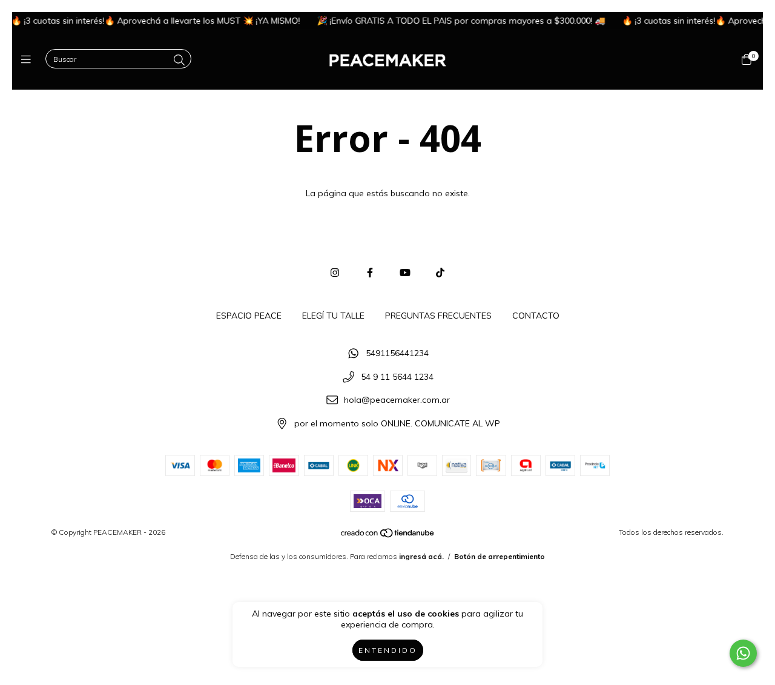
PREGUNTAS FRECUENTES (438, 315)
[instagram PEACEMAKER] (334, 272)
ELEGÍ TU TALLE (333, 315)
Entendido (387, 650)
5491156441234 (397, 353)
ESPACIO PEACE (249, 315)
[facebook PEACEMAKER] (370, 272)
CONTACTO (535, 315)
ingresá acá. (421, 556)
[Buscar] (179, 60)
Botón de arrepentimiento (499, 556)
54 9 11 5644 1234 (397, 376)
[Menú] (28, 60)
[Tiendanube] (388, 535)
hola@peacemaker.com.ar (397, 400)
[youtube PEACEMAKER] (405, 272)
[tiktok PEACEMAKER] (440, 272)
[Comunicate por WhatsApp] (743, 653)
